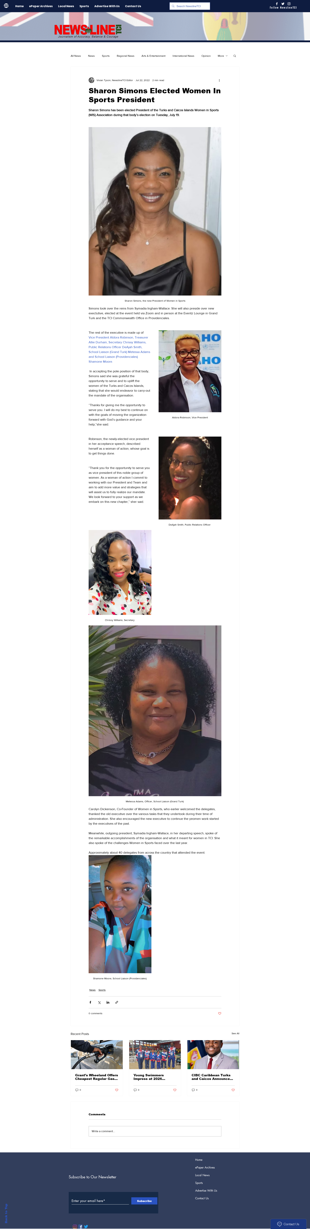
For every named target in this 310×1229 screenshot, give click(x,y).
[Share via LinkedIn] (108, 1002)
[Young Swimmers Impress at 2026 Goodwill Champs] (155, 1054)
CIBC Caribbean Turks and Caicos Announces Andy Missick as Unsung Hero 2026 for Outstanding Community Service (213, 1077)
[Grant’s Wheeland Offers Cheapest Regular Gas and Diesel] (97, 1054)
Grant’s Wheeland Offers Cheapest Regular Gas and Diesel (96, 1077)
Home (198, 1160)
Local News (202, 1175)
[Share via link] (116, 1002)
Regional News (125, 55)
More (221, 55)
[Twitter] (86, 1227)
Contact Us (202, 1198)
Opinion (206, 55)
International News (183, 55)
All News (76, 55)
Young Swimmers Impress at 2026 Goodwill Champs (148, 1077)
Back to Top (6, 1213)
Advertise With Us (206, 1190)
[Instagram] (289, 4)
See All (235, 1033)
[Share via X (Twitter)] (99, 1002)
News (91, 55)
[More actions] (219, 80)
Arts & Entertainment (153, 55)
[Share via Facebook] (90, 1002)
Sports (106, 55)
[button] (234, 55)
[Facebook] (80, 1227)
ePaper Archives (205, 1167)
